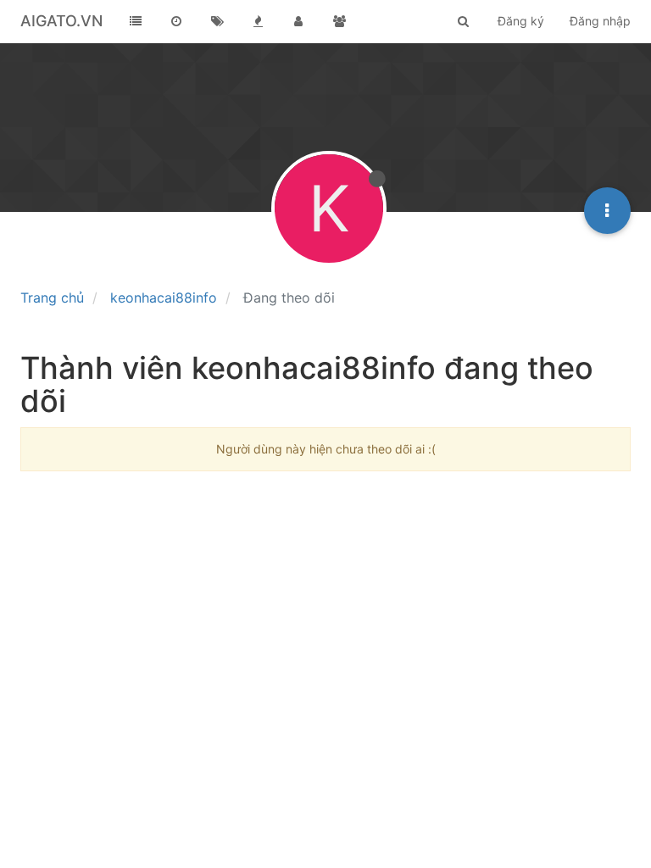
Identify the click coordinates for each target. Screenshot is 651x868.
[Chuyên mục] (135, 21)
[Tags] (217, 21)
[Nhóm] (339, 21)
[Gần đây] (176, 21)
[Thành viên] (298, 21)
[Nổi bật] (257, 21)
